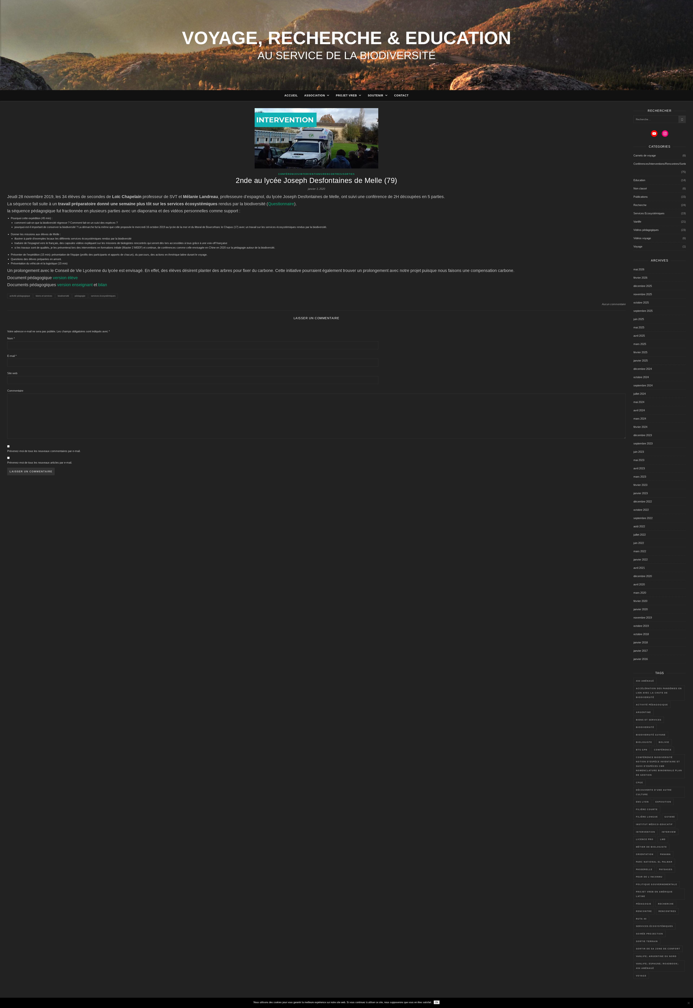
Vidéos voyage (642, 238)
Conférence (663, 750)
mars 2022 (639, 551)
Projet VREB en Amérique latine (654, 894)
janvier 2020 (640, 609)
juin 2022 (638, 542)
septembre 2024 (643, 385)
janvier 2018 (640, 642)
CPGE (639, 782)
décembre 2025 (642, 285)
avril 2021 (639, 567)
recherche (666, 904)
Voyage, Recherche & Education (346, 38)
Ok (436, 1002)
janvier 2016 (640, 659)
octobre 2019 (641, 625)
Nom (11, 338)
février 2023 (640, 484)
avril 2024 (639, 410)
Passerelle (644, 869)
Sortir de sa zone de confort (658, 949)
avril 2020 (639, 584)
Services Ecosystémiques (648, 213)
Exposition (663, 802)
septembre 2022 (643, 518)
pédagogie (80, 296)
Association (314, 95)
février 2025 (640, 352)
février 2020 (640, 600)
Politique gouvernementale (656, 884)
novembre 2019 (642, 617)
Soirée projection (649, 934)
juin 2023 (638, 451)
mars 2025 (639, 343)
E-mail (12, 355)
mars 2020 (639, 592)
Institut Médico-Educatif (654, 824)
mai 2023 (638, 460)
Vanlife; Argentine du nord (656, 956)
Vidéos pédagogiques (646, 229)
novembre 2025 (642, 294)
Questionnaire (281, 204)
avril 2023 (639, 468)
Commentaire (15, 390)
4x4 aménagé (645, 681)
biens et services (44, 296)
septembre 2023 (643, 443)
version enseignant (75, 285)
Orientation (644, 854)
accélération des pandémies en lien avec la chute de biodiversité (659, 692)
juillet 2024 (639, 393)
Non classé (640, 188)
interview (669, 832)
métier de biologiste (651, 847)
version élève (65, 278)
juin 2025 (638, 319)
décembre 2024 (642, 368)
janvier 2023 (640, 493)
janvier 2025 (640, 360)
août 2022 (639, 526)
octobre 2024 (641, 377)
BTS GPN (641, 750)
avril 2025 (639, 335)
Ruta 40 (641, 919)
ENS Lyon (642, 802)
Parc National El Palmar (654, 862)
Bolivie (664, 742)
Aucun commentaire (614, 304)
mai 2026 (638, 269)
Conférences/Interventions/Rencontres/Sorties (316, 174)
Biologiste (644, 742)
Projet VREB (346, 95)
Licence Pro (644, 839)
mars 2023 (639, 476)
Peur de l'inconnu (649, 877)
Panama (665, 854)
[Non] (688, 1003)
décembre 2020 (642, 576)
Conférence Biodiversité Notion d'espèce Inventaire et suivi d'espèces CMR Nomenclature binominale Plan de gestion (659, 766)
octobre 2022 (641, 509)
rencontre (644, 911)
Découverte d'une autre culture (654, 792)
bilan (102, 285)
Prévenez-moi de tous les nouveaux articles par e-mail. (39, 462)
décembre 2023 (642, 435)
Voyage (637, 246)
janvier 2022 (640, 559)
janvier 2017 (640, 650)
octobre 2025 (641, 302)
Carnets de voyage (644, 155)
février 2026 (640, 277)
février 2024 (640, 426)
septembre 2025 (643, 310)
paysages (665, 869)
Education (639, 180)
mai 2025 (638, 327)
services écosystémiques (103, 296)
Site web (12, 373)
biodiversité (63, 296)
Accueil (291, 95)
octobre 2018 (641, 634)
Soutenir (375, 95)
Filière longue (647, 817)
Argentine (643, 712)
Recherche (639, 205)
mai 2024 (638, 402)
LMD (663, 839)
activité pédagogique (20, 296)
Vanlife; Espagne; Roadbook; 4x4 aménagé (657, 966)
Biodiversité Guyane (651, 735)
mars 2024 (639, 418)
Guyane (669, 817)
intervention (645, 832)
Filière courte (647, 809)
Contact (401, 95)
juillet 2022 (639, 534)
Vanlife (637, 221)
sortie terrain (647, 941)
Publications (640, 196)
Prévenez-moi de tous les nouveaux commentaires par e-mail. (43, 451)
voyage (641, 976)
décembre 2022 (642, 501)
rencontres (667, 911)
